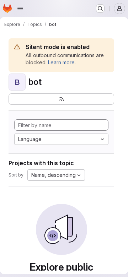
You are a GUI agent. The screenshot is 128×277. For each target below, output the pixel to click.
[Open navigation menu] (20, 8)
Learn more (61, 62)
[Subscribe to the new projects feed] (61, 99)
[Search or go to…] (100, 8)
